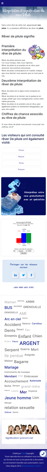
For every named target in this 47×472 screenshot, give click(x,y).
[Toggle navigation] (2, 3)
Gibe (23, 453)
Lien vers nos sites (23, 287)
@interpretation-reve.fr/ (31, 466)
